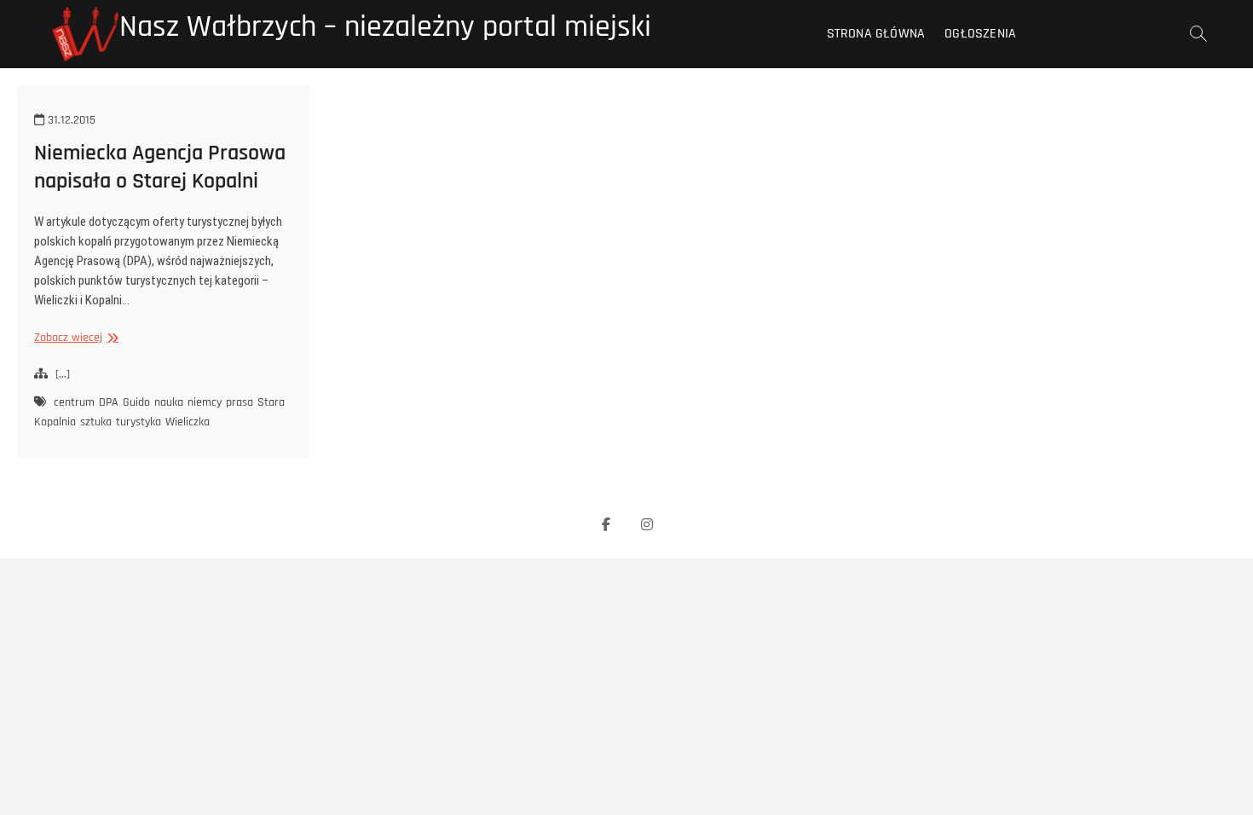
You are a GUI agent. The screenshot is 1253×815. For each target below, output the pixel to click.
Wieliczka (187, 422)
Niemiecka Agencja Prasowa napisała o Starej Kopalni (160, 167)
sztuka (96, 422)
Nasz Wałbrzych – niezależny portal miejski (385, 27)
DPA (108, 402)
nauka (168, 402)
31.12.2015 (69, 120)
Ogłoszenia (980, 34)
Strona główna (876, 34)
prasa (239, 402)
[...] (62, 374)
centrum (74, 402)
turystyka (138, 422)
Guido (136, 402)
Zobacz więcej (74, 338)
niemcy (205, 402)
